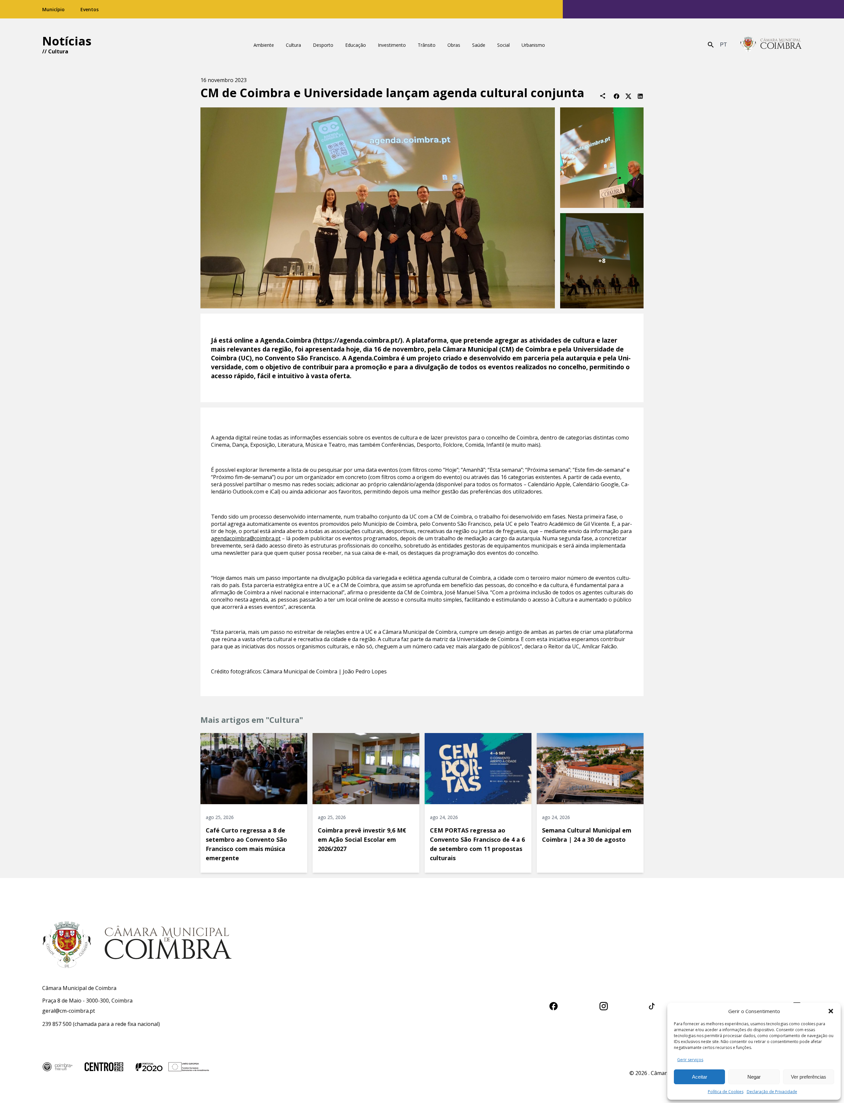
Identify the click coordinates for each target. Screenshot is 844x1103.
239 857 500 (57, 1024)
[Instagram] (604, 1005)
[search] (710, 44)
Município (53, 9)
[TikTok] (651, 1005)
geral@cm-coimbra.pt (68, 1010)
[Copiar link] (602, 95)
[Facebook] (616, 95)
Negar (754, 1077)
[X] (628, 95)
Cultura (58, 51)
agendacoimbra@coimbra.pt (246, 538)
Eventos (89, 9)
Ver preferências (808, 1077)
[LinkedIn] (640, 95)
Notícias (66, 41)
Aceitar (699, 1077)
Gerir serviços (690, 1059)
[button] (831, 1011)
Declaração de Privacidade (772, 1091)
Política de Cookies (725, 1091)
